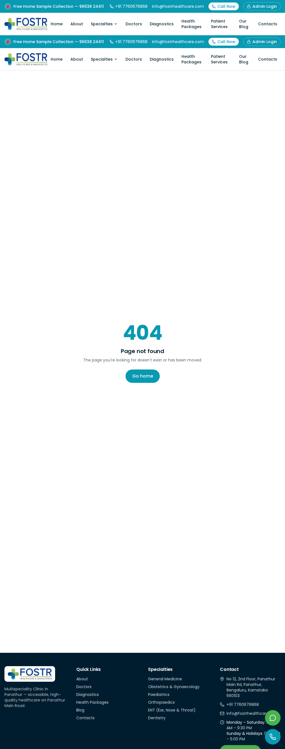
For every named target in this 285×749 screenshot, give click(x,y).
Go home (142, 376)
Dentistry (157, 718)
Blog (80, 710)
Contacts (267, 24)
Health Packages (191, 23)
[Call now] (273, 737)
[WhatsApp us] (273, 718)
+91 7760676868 (131, 6)
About (76, 24)
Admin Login (264, 6)
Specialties (102, 24)
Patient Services (219, 23)
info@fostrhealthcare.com (178, 6)
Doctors (134, 24)
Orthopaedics (161, 702)
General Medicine (165, 679)
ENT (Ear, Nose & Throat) (172, 710)
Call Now (226, 6)
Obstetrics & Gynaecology (174, 687)
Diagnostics (162, 24)
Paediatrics (158, 694)
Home (57, 24)
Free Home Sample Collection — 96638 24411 (55, 6)
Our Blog (243, 23)
